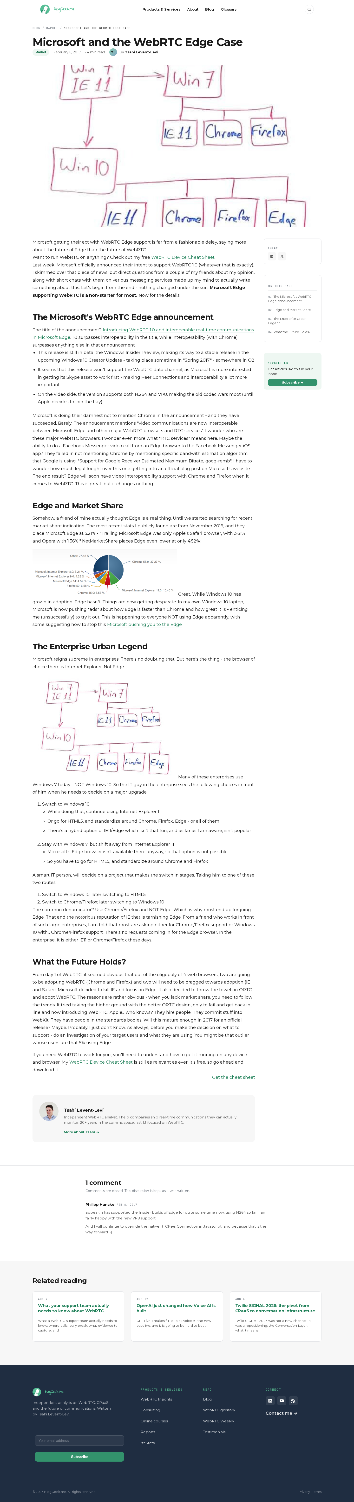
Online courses (154, 1421)
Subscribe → (292, 382)
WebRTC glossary (219, 1410)
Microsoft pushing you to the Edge (144, 624)
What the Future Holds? (292, 332)
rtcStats (148, 1443)
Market (52, 28)
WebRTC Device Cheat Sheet (183, 257)
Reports (148, 1432)
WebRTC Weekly (218, 1421)
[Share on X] (282, 256)
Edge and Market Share (292, 310)
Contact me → (282, 1413)
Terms (316, 1492)
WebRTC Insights (156, 1399)
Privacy (304, 1492)
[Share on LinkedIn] (272, 256)
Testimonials (214, 1432)
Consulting (150, 1410)
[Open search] (309, 9)
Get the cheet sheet (233, 1077)
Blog (36, 28)
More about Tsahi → (81, 1132)
